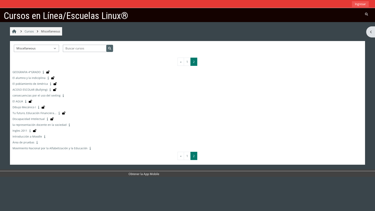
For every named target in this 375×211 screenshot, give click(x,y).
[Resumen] (44, 72)
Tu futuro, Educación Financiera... (34, 113)
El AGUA (17, 101)
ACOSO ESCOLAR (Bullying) (29, 89)
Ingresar (360, 4)
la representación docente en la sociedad (39, 125)
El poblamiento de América (30, 84)
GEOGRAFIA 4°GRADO (26, 72)
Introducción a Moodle (27, 136)
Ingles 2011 (19, 130)
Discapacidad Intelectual (28, 119)
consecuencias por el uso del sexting (36, 95)
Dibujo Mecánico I (24, 107)
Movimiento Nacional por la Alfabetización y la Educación (50, 148)
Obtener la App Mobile (144, 174)
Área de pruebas (23, 142)
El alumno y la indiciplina (29, 78)
